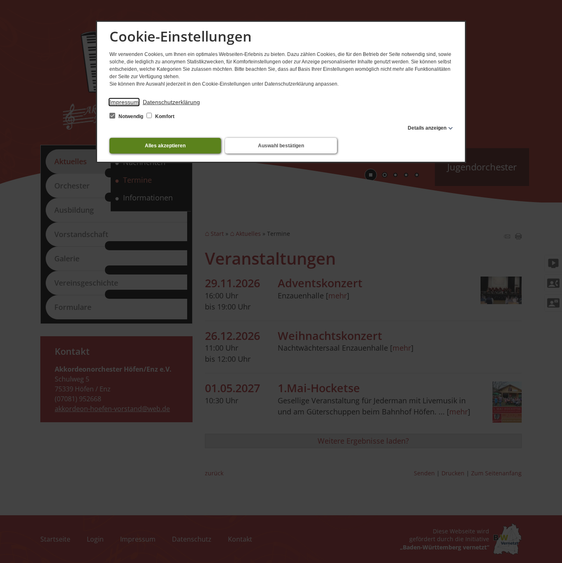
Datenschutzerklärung (171, 102)
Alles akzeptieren (165, 146)
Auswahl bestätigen (281, 146)
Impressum (124, 102)
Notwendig (130, 116)
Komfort (164, 116)
